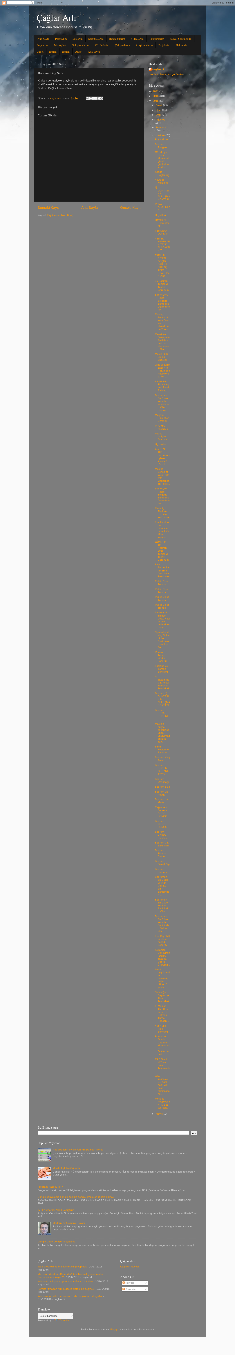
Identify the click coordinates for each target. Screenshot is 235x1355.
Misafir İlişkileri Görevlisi (66, 1168)
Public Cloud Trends (162, 583)
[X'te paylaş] (94, 98)
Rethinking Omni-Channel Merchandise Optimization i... (162, 1045)
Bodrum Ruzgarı (161, 146)
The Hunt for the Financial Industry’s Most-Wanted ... (162, 530)
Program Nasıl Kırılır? (50, 1186)
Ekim (159, 110)
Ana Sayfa (43, 38)
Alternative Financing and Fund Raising (162, 386)
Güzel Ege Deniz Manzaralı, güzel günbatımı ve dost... (162, 159)
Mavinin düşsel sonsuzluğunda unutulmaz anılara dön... (162, 732)
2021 (156, 91)
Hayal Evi (160, 215)
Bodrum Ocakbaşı (162, 780)
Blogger (114, 1329)
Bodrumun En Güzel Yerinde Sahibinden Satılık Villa (162, 924)
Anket (78, 51)
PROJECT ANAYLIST (162, 427)
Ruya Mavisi (162, 139)
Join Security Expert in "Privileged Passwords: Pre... (162, 370)
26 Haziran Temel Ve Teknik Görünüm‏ (162, 285)
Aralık (159, 105)
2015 (156, 101)
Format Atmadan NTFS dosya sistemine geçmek (66, 1288)
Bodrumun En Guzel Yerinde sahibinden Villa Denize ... (162, 403)
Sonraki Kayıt (48, 207)
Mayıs (159, 1113)
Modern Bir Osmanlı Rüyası (69, 1223)
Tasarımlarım (156, 38)
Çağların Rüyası (129, 1266)
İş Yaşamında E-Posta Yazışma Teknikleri (162, 682)
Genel (40, 51)
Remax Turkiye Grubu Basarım (161, 657)
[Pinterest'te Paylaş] (101, 98)
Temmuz (161, 127)
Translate (64, 1320)
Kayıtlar (129, 1282)
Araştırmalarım (144, 45)
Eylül (159, 114)
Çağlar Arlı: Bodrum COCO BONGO (161, 812)
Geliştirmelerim (80, 45)
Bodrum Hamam (161, 870)
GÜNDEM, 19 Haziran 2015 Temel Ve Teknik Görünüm (162, 551)
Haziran (160, 135)
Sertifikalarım (96, 38)
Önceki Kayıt (130, 207)
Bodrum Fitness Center (160, 853)
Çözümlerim (102, 45)
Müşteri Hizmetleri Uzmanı (162, 418)
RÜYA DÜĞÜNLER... (162, 207)
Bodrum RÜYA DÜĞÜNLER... (162, 715)
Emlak (53, 51)
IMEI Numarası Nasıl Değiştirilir (56, 1210)
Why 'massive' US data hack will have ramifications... (162, 1085)
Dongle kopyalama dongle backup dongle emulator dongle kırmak (76, 1197)
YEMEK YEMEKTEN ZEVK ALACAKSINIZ (162, 244)
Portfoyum (61, 38)
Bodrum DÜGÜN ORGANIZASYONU (162, 770)
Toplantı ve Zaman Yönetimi (161, 669)
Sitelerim (78, 38)
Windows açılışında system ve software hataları (65, 1281)
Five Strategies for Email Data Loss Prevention (162, 570)
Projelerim (42, 45)
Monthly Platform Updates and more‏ (162, 513)
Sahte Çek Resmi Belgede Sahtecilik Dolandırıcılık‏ (162, 496)
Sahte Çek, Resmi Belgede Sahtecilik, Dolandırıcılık (162, 302)
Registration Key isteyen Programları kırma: (78, 1149)
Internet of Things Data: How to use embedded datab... (162, 620)
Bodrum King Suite (162, 759)
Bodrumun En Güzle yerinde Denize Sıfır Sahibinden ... (162, 885)
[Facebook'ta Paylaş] (98, 98)
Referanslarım (117, 38)
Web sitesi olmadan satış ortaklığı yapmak (62, 1266)
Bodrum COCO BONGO (161, 824)
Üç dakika (160, 444)
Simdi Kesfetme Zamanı (162, 749)
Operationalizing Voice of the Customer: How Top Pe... (162, 640)
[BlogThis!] (91, 98)
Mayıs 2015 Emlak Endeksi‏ (162, 357)
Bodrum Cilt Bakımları (162, 844)
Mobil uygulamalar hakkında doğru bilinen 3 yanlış (162, 978)
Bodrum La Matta (161, 801)
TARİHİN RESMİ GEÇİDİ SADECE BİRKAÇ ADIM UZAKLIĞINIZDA (162, 266)
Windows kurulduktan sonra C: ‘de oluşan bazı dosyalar (70, 1296)
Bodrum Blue (162, 786)
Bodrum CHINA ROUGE (161, 834)
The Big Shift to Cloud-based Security (162, 940)
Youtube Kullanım (161, 181)
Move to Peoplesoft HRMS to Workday (162, 1103)
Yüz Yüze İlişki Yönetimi (161, 1028)
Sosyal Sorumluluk (180, 38)
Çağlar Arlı (56, 17)
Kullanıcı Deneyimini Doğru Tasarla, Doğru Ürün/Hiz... (162, 957)
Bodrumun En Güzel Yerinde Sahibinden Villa (162, 905)
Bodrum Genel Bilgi (162, 863)
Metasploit (60, 45)
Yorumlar (130, 1289)
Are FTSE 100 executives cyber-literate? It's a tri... (162, 457)
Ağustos (160, 119)
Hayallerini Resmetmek (162, 223)
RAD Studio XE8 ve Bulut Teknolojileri (162, 1065)
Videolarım (137, 38)
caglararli (158, 69)
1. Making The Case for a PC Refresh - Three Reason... (162, 1013)
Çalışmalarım (122, 45)
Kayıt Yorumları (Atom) (60, 215)
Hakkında (181, 45)
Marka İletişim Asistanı (161, 436)
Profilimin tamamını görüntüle (166, 74)
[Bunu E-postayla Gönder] (87, 98)
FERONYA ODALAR (161, 232)
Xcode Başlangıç (162, 173)
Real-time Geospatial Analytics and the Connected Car (162, 342)
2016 (156, 96)
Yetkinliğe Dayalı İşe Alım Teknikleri (162, 997)
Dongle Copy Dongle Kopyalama (56, 1241)
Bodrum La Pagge (161, 793)
